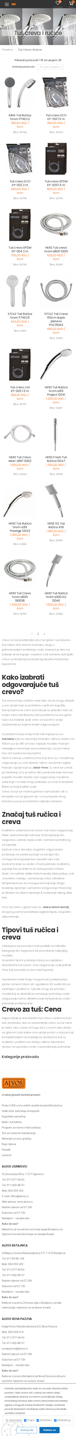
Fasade (6, 1149)
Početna (7, 50)
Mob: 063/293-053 (12, 1190)
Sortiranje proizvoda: (23, 66)
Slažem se (49, 1430)
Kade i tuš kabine (12, 1122)
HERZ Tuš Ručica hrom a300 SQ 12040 (56, 597)
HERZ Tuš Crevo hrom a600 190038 (20, 597)
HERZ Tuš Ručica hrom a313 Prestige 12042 (19, 527)
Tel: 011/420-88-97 (13, 1185)
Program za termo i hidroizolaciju (21, 1127)
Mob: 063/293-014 (12, 1332)
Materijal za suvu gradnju (16, 1138)
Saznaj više (26, 1430)
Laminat (7, 1155)
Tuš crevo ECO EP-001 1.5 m (56, 117)
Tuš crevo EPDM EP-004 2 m (19, 249)
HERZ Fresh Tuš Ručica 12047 (56, 459)
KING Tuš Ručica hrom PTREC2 (20, 117)
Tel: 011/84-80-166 (13, 1258)
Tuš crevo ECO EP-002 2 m (20, 183)
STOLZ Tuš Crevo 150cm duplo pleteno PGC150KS (56, 319)
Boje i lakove (9, 1144)
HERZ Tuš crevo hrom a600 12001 (56, 249)
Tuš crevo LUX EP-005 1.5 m (20, 389)
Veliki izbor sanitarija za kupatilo (20, 1111)
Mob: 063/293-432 (12, 1264)
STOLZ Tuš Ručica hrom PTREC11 (20, 316)
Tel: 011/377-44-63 (13, 1179)
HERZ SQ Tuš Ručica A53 (56, 525)
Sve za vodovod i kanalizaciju (19, 1133)
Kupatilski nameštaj (13, 1116)
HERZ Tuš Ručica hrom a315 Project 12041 (56, 391)
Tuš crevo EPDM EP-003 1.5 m (56, 183)
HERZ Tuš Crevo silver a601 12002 (19, 459)
